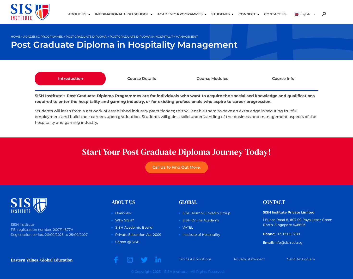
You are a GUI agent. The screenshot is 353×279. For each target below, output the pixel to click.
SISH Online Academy (201, 220)
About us (77, 14)
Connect (247, 14)
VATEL (188, 227)
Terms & (195, 259)
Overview (123, 213)
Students (220, 14)
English (304, 14)
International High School (122, 14)
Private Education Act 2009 (138, 234)
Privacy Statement (249, 259)
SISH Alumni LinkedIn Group (206, 213)
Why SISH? (124, 220)
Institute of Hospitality (201, 234)
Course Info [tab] (283, 78)
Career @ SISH (127, 242)
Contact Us (275, 14)
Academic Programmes (180, 14)
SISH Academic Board (133, 227)
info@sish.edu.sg (288, 242)
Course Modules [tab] (212, 78)
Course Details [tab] (141, 78)
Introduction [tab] (70, 78)
